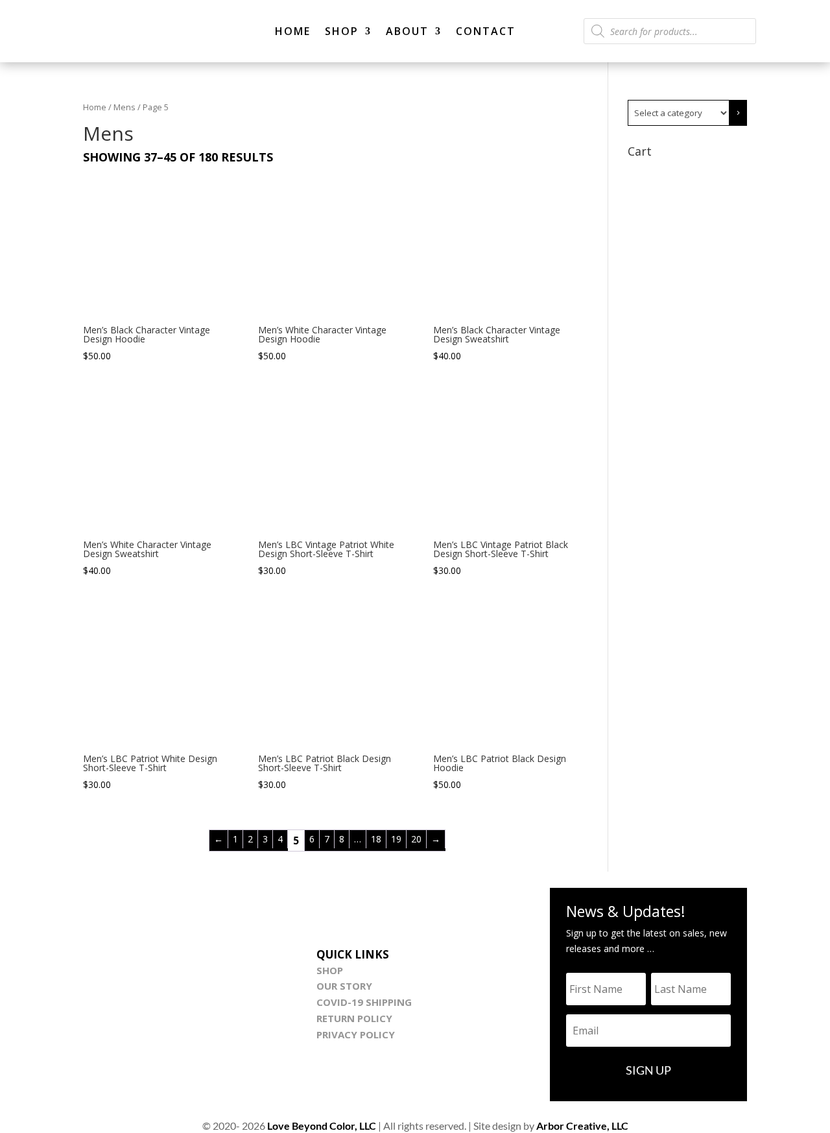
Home (293, 31)
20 (416, 839)
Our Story (344, 985)
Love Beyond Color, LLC (321, 1125)
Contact (486, 31)
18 (376, 839)
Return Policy (354, 1018)
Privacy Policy (355, 1034)
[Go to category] (738, 113)
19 (396, 839)
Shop (342, 31)
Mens (124, 107)
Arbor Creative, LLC (582, 1125)
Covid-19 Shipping (364, 1002)
